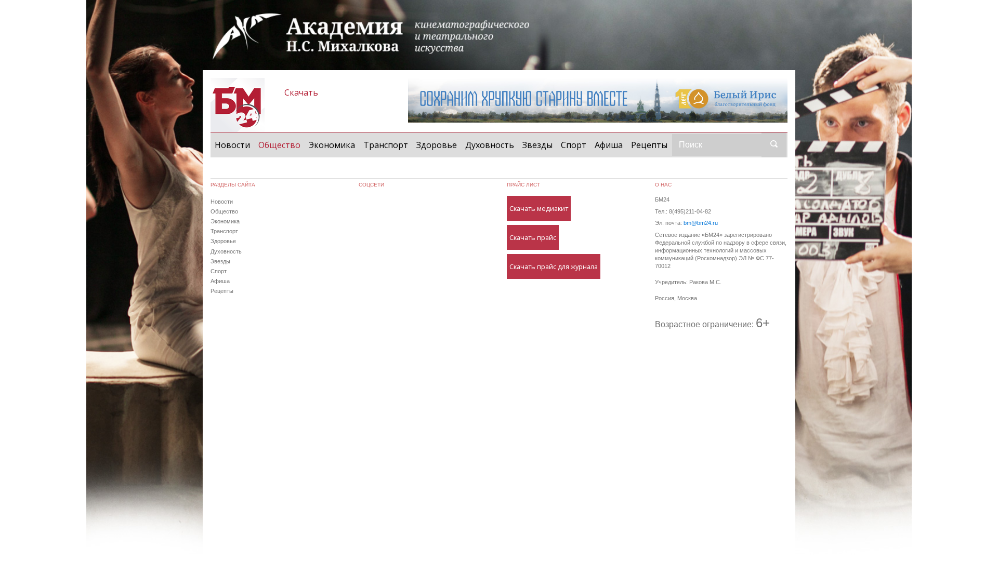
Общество (281, 145)
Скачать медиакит (538, 208)
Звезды (537, 145)
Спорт (573, 145)
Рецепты (649, 145)
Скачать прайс (532, 237)
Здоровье (436, 145)
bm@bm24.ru (701, 223)
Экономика (332, 145)
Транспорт (385, 145)
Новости (232, 145)
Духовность (489, 145)
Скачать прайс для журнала (553, 266)
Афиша (609, 145)
